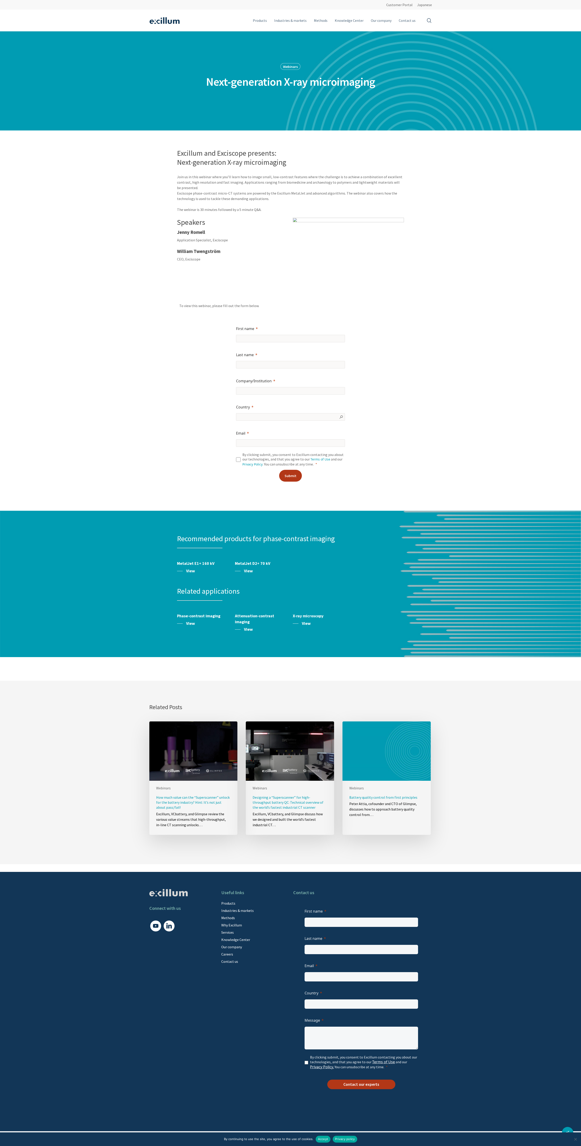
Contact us (229, 961)
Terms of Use (320, 459)
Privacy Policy (252, 464)
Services (227, 932)
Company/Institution (254, 380)
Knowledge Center (235, 939)
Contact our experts (361, 1084)
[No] (575, 1139)
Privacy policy (345, 1139)
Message (312, 1020)
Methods (228, 918)
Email (240, 433)
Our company (231, 947)
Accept (323, 1139)
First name (245, 328)
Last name (245, 354)
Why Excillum (231, 925)
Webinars (290, 66)
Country (243, 407)
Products (228, 903)
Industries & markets (237, 910)
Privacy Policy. (322, 1066)
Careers (227, 954)
